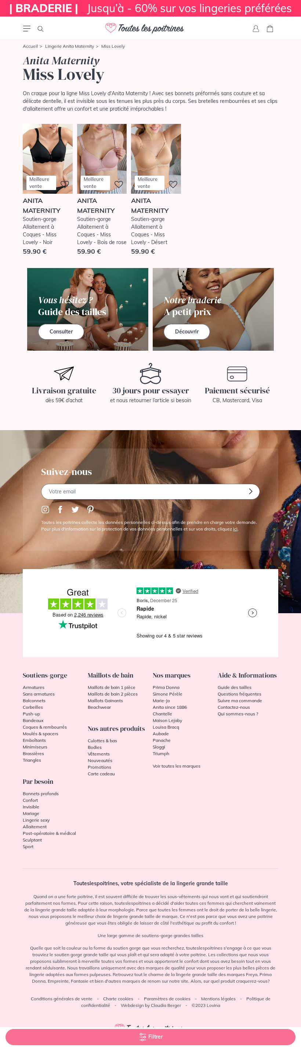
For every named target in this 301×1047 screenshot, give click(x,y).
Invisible (31, 807)
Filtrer (155, 1036)
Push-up (31, 714)
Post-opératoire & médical (49, 833)
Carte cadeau (101, 773)
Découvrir (187, 331)
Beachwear (99, 707)
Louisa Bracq (166, 727)
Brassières (33, 753)
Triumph (161, 753)
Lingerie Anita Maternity (69, 46)
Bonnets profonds (41, 793)
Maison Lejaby (167, 720)
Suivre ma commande (240, 700)
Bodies (95, 747)
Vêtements (99, 754)
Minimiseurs (35, 747)
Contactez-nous (234, 707)
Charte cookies (118, 998)
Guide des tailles (234, 687)
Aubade (161, 733)
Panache (162, 740)
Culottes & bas (102, 740)
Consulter (61, 331)
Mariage (31, 813)
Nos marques (172, 675)
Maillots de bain (110, 675)
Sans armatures (39, 694)
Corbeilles (33, 707)
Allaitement (35, 826)
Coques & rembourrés (45, 727)
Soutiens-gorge (45, 675)
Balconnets (34, 700)
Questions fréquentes (239, 694)
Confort (30, 800)
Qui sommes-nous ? (238, 714)
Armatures (33, 687)
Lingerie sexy (36, 820)
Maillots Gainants (105, 700)
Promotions (99, 767)
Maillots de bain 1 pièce (111, 687)
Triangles (32, 760)
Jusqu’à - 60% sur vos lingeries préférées (150, 8)
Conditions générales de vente (62, 998)
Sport (28, 846)
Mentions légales (218, 998)
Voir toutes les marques (176, 766)
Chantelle (162, 714)
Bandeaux (33, 720)
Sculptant (32, 840)
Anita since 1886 (170, 707)
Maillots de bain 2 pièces (113, 694)
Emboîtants (34, 740)
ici (235, 529)
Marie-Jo (161, 700)
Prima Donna (166, 687)
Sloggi (159, 747)
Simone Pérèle (167, 694)
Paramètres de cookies (167, 998)
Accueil (30, 46)
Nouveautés (100, 760)
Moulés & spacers (40, 733)
